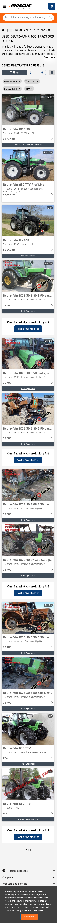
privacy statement (23, 910)
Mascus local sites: (18, 870)
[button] (14, 72)
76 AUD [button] (7, 305)
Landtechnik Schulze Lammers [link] (28, 144)
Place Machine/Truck (51, 6)
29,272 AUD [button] (9, 139)
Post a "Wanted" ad (28, 329)
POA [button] (5, 758)
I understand (29, 916)
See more (49, 57)
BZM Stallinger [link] (28, 763)
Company (7, 877)
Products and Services (14, 883)
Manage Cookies (44, 907)
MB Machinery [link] (28, 255)
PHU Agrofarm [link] (28, 311)
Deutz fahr (21, 30)
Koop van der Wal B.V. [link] (28, 819)
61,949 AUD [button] (9, 194)
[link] (28, 109)
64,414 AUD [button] (9, 250)
